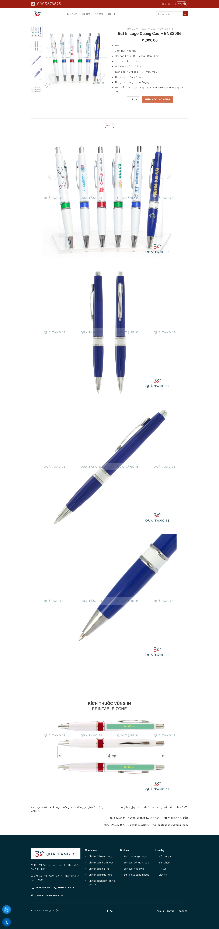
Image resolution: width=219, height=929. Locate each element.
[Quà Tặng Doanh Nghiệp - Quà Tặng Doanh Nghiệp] (46, 14)
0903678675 (49, 3)
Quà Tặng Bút (149, 28)
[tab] (109, 125)
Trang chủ (132, 28)
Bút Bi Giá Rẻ (166, 28)
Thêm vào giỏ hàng (157, 99)
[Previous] (49, 57)
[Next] (102, 57)
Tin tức (99, 14)
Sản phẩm (72, 14)
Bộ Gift (86, 14)
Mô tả (109, 125)
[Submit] (185, 13)
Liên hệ (111, 14)
